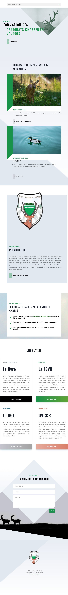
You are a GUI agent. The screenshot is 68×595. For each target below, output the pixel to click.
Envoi (52, 511)
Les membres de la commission (19, 275)
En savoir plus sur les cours (22, 121)
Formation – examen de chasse (42, 316)
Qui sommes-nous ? (13, 41)
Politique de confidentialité (34, 574)
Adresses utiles (18, 176)
